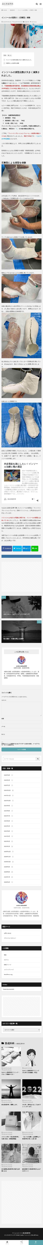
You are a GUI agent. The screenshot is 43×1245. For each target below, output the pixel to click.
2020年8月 (8, 872)
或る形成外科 (26, 1233)
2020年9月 (8, 867)
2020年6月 (8, 882)
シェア (21, 1243)
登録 (5, 955)
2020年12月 (8, 851)
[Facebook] (7, 548)
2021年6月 (8, 821)
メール (3, 726)
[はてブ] (26, 548)
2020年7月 (8, 877)
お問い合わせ (7, 933)
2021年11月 (8, 795)
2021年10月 (8, 800)
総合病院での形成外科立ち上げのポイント (31, 1170)
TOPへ (35, 1243)
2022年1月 (8, 785)
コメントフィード (9, 969)
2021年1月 (8, 846)
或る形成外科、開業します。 (10, 1104)
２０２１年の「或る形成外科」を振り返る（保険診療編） (11, 1138)
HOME (5, 10)
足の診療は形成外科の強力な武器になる (11, 1170)
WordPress (34, 1235)
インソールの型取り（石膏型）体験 (27, 10)
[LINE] (34, 548)
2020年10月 (8, 861)
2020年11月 (8, 856)
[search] (38, 759)
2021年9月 (8, 805)
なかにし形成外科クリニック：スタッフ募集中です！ (11, 1073)
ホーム (7, 1243)
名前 (3, 718)
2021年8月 (8, 810)
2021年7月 (8, 816)
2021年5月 (8, 826)
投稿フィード (7, 964)
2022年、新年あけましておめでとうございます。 (31, 1105)
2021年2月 (8, 841)
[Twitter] (17, 548)
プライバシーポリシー (10, 938)
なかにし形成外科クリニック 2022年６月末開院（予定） (30, 1071)
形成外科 (12, 10)
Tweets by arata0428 (8, 989)
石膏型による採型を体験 (11, 63)
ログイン (6, 960)
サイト (3, 734)
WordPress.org (8, 974)
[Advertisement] (21, 576)
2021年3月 (8, 836)
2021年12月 (8, 790)
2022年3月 (8, 780)
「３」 (16, 128)
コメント (4, 700)
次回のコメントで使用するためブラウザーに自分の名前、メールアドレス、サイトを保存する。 (21, 744)
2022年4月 (8, 775)
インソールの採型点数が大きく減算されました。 (18, 60)
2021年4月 (8, 831)
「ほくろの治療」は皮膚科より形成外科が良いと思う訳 (31, 1138)
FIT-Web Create (19, 1235)
